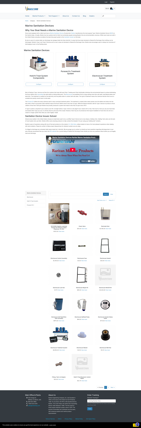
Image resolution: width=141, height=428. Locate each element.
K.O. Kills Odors (72, 124)
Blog (84, 16)
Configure (38, 84)
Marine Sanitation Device (56, 33)
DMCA (59, 419)
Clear (111, 194)
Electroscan (69, 94)
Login (106, 2)
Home (27, 16)
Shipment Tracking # (92, 397)
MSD (111, 33)
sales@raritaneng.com (34, 405)
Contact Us (76, 16)
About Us (66, 16)
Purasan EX (31, 101)
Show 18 (111, 200)
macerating (40, 94)
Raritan (73, 33)
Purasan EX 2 (30, 205)
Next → (113, 387)
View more (61, 231)
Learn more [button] (52, 425)
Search (106, 194)
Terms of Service (50, 419)
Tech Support (53, 16)
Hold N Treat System (32, 201)
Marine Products (38, 16)
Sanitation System (69, 37)
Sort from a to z (101, 200)
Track (89, 408)
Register (112, 2)
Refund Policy (79, 419)
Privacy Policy (68, 419)
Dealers (91, 16)
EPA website (53, 131)
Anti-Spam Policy (90, 419)
